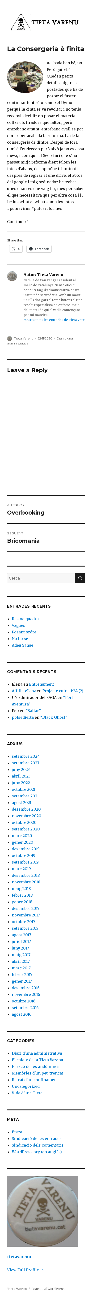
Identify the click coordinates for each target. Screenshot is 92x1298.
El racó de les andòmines (35, 1066)
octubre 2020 (24, 822)
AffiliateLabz (24, 690)
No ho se (20, 638)
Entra (17, 1132)
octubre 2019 (23, 855)
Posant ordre (24, 632)
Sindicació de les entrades (37, 1138)
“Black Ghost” (53, 717)
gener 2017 (22, 981)
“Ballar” (33, 710)
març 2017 (21, 968)
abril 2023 (21, 776)
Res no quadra (25, 618)
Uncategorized (26, 1086)
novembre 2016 (26, 994)
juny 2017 (20, 948)
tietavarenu (19, 1256)
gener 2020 (22, 842)
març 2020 (22, 835)
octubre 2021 (23, 789)
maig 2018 (21, 888)
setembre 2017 (25, 928)
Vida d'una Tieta (27, 1093)
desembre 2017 (25, 908)
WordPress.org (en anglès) (37, 1151)
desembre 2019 (26, 849)
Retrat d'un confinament (35, 1079)
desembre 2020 (26, 809)
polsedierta (23, 717)
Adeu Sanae (22, 645)
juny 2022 (21, 782)
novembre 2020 (26, 815)
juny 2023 (21, 769)
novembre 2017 (26, 915)
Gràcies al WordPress (47, 1289)
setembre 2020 (26, 829)
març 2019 (21, 868)
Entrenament (41, 684)
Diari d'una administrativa (37, 1053)
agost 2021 (21, 802)
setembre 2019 (25, 862)
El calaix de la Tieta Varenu (37, 1059)
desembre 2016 (26, 987)
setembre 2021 (25, 796)
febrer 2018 (22, 895)
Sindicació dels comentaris (38, 1145)
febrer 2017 (22, 974)
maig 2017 (21, 954)
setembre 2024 (26, 756)
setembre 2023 (25, 763)
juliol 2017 (21, 941)
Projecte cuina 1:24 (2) (62, 690)
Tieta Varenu (23, 338)
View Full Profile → (25, 1270)
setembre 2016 (25, 1007)
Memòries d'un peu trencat (37, 1073)
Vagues (18, 625)
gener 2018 (22, 901)
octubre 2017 (23, 921)
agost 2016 (21, 1014)
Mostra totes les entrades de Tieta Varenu (56, 320)
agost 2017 (21, 935)
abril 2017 (21, 961)
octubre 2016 (23, 1001)
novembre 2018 (26, 882)
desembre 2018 (26, 875)
